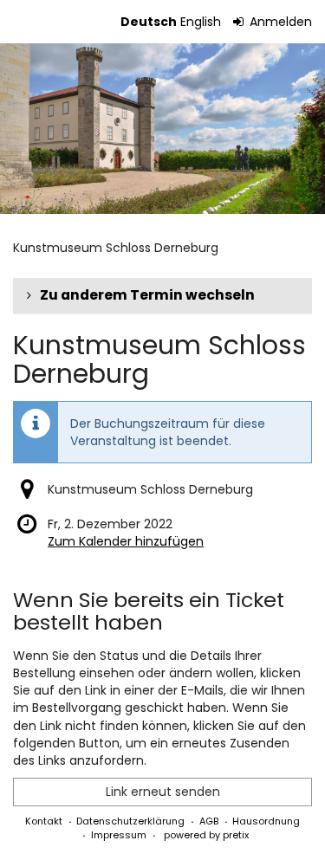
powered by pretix (206, 835)
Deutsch (148, 21)
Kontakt (43, 821)
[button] (162, 295)
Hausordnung (266, 821)
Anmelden (279, 21)
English (200, 21)
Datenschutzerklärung (130, 821)
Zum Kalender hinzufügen (126, 541)
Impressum (118, 835)
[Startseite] (162, 128)
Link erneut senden (163, 791)
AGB (208, 821)
